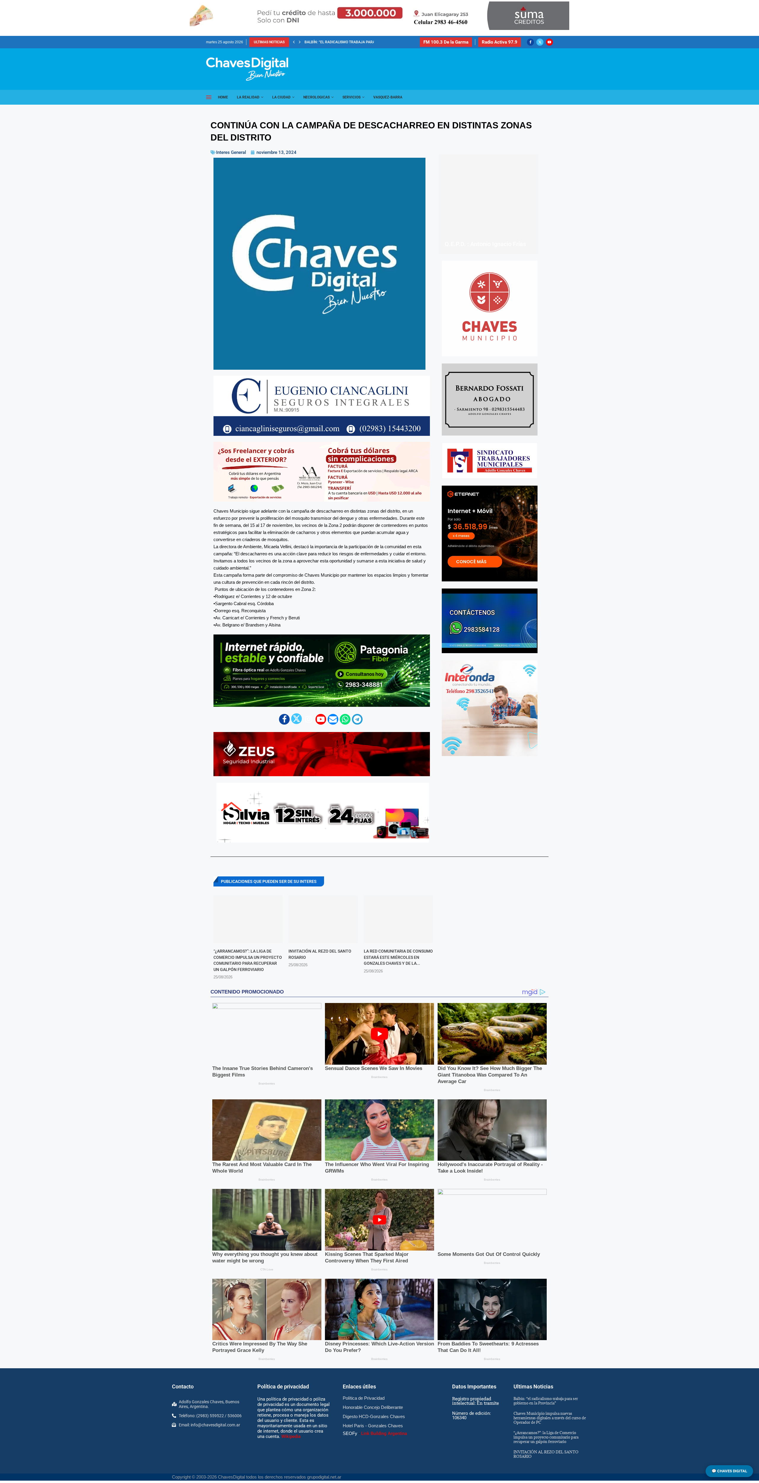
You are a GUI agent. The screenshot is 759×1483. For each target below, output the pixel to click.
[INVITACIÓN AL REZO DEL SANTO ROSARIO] (323, 919)
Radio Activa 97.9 (499, 42)
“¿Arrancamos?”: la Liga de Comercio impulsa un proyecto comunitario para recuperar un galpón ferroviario (546, 1444)
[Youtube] (549, 42)
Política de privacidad (283, 1394)
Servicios (351, 97)
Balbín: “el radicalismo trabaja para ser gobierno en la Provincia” (546, 1408)
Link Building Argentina (384, 1441)
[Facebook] (530, 42)
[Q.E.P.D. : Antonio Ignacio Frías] (488, 204)
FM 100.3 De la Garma (445, 42)
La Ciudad (281, 97)
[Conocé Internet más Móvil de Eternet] (490, 533)
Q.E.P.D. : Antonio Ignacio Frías (485, 244)
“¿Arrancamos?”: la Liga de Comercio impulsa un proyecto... (360, 42)
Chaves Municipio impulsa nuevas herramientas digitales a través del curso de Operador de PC (550, 1425)
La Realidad (248, 97)
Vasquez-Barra (387, 97)
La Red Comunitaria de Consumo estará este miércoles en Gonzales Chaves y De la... (398, 957)
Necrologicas (316, 97)
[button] (293, 42)
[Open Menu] (208, 97)
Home (223, 97)
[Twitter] (539, 42)
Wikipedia (291, 1444)
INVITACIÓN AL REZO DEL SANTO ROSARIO (546, 1461)
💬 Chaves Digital (729, 1471)
